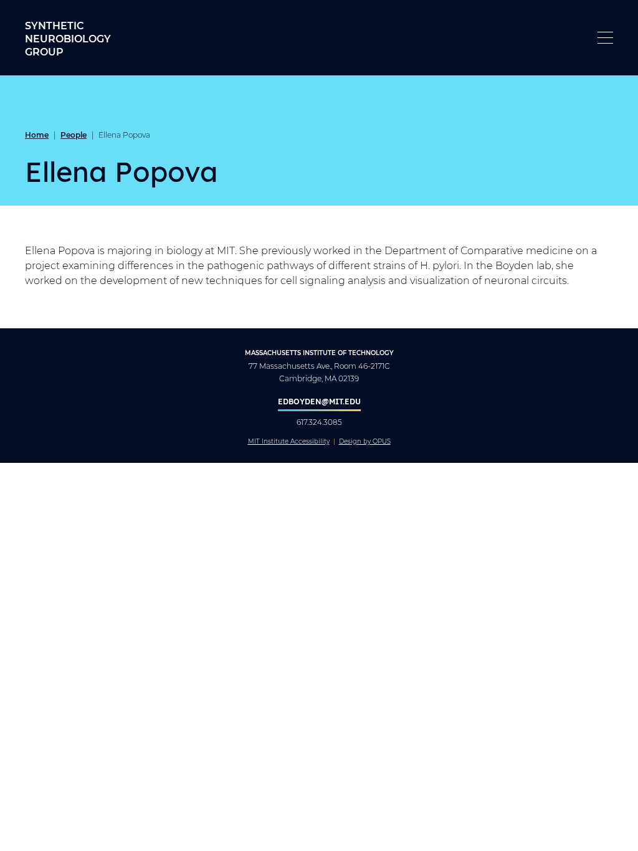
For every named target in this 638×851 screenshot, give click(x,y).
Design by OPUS (365, 441)
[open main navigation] (605, 38)
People (73, 135)
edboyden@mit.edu (319, 401)
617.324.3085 (319, 422)
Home (37, 135)
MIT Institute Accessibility (289, 441)
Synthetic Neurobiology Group (68, 38)
